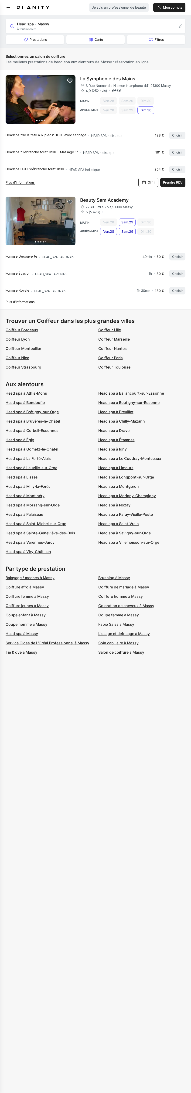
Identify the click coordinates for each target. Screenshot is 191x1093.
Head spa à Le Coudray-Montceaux (129, 458)
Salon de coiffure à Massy (121, 652)
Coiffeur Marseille (114, 339)
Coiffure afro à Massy (25, 587)
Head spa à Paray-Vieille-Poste (125, 514)
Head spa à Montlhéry (25, 495)
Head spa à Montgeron (118, 486)
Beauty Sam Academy (104, 200)
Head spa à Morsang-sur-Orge (33, 505)
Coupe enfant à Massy (26, 615)
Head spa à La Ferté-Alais (28, 458)
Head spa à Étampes (116, 439)
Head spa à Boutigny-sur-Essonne (129, 402)
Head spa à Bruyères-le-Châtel (33, 421)
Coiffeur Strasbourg (23, 367)
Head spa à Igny (112, 449)
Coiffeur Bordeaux (22, 330)
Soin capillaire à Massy (118, 643)
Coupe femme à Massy (118, 615)
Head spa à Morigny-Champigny (127, 495)
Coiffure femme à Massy (27, 596)
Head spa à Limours (115, 467)
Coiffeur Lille (109, 330)
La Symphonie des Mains (107, 79)
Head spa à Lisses (22, 477)
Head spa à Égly (20, 439)
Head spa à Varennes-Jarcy (30, 542)
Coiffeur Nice (17, 357)
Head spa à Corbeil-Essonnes (32, 430)
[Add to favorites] (70, 81)
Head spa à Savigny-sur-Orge (124, 533)
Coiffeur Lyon (18, 339)
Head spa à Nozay (114, 505)
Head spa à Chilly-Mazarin (121, 421)
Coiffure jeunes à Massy (27, 605)
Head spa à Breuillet (115, 412)
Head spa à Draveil (114, 430)
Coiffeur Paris (110, 357)
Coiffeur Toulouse (114, 367)
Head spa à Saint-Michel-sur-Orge (36, 523)
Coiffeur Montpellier (23, 348)
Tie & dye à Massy (21, 652)
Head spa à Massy (22, 633)
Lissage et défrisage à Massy (124, 633)
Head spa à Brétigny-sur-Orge (32, 412)
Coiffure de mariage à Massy (123, 587)
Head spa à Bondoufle (25, 402)
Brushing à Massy (114, 577)
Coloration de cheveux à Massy (126, 605)
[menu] (8, 7)
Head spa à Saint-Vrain (118, 523)
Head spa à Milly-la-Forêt (28, 486)
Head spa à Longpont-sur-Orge (126, 477)
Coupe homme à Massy (26, 624)
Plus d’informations (20, 182)
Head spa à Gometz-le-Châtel (32, 449)
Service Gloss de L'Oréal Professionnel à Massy (47, 643)
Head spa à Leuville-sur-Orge (31, 467)
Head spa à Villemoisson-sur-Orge (128, 542)
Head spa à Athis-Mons (26, 393)
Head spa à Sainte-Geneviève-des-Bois (40, 533)
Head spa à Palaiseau (24, 514)
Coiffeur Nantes (112, 348)
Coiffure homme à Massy (120, 596)
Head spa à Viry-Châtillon (28, 551)
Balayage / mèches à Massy (30, 577)
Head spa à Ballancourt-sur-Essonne (131, 393)
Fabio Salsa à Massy (116, 624)
